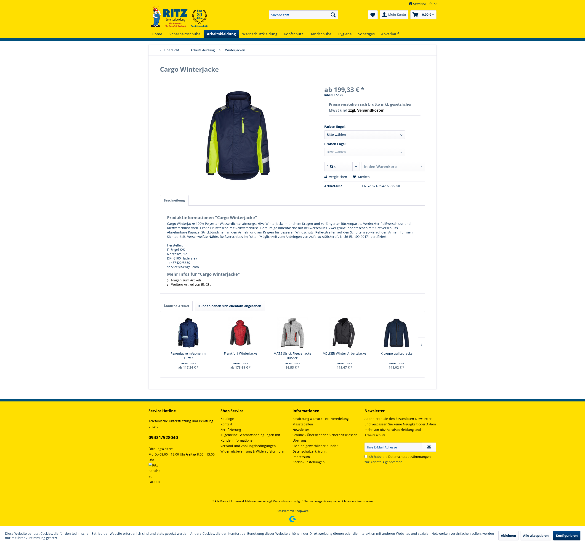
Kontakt (226, 424)
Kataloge (227, 419)
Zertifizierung (231, 429)
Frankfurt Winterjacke (240, 353)
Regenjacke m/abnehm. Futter (188, 355)
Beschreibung (174, 200)
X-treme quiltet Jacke (396, 353)
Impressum (301, 457)
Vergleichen (337, 177)
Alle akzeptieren (536, 535)
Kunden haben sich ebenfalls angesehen (229, 306)
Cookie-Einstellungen (308, 462)
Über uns (299, 440)
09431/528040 (163, 437)
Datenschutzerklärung (309, 451)
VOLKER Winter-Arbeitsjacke (344, 353)
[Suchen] (333, 14)
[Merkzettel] (373, 14)
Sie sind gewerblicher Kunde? (315, 446)
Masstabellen (302, 424)
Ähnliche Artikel (176, 306)
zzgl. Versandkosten (366, 110)
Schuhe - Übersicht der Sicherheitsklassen (324, 435)
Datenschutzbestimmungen (409, 456)
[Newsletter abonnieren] (429, 447)
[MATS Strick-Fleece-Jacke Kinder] (292, 333)
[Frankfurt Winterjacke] (240, 333)
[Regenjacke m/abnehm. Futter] (188, 333)
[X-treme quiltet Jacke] (396, 333)
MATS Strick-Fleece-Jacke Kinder (292, 355)
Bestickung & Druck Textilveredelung (320, 419)
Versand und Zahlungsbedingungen (248, 446)
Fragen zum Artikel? (185, 280)
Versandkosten (282, 501)
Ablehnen (508, 535)
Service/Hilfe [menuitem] (422, 4)
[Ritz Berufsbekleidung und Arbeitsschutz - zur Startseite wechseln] (179, 16)
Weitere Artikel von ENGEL (190, 284)
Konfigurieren (567, 535)
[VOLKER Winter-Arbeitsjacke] (344, 333)
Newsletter (300, 429)
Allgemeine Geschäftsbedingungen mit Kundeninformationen (250, 438)
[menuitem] (303, 14)
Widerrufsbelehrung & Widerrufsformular (253, 451)
